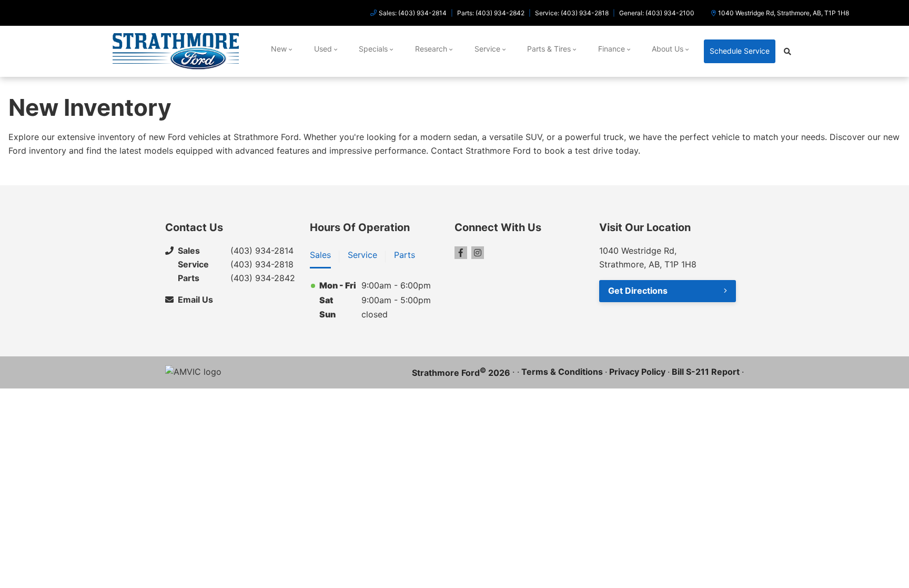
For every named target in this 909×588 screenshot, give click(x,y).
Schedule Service (740, 50)
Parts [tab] (404, 255)
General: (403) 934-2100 (656, 13)
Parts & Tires (549, 48)
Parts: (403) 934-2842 (490, 13)
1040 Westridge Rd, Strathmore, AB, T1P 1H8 (783, 13)
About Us (667, 48)
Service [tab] (362, 255)
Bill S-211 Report (706, 371)
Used (323, 48)
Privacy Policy (637, 371)
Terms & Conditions (562, 371)
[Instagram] (477, 252)
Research (431, 48)
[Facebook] (460, 252)
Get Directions (638, 290)
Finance (611, 48)
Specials (373, 48)
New (279, 48)
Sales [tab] (320, 255)
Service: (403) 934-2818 (572, 13)
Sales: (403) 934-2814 (413, 13)
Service (487, 48)
